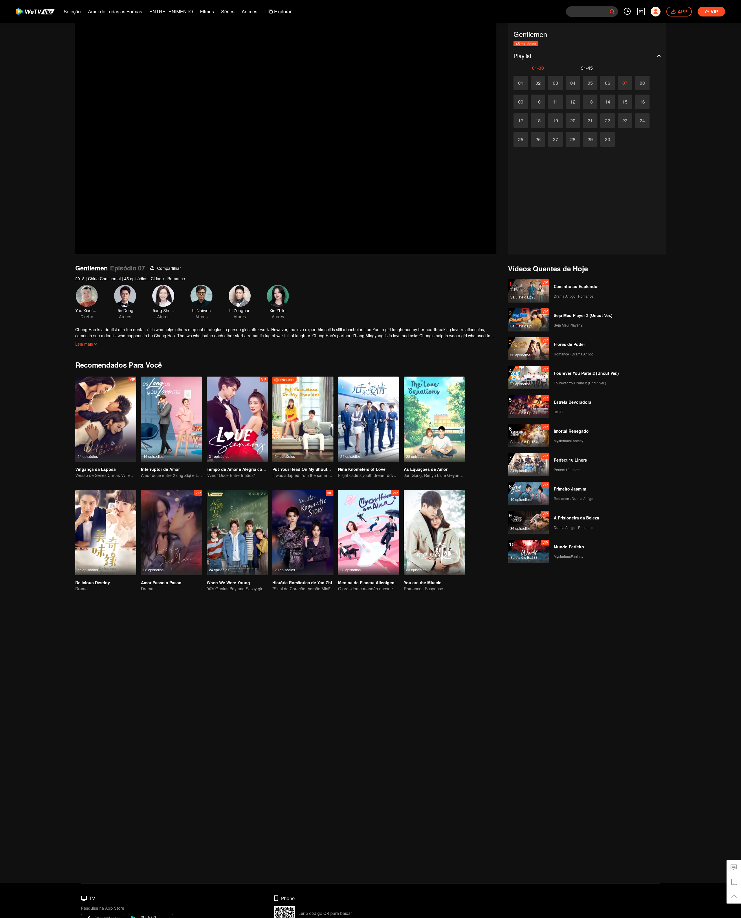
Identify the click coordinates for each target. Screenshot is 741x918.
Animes (249, 11)
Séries (227, 11)
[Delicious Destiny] (105, 532)
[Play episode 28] (573, 139)
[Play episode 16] (642, 102)
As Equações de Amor (425, 469)
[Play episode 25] (520, 139)
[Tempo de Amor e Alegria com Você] (237, 419)
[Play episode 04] (573, 83)
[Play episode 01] (520, 83)
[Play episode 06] (607, 83)
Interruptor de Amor (160, 469)
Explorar (282, 11)
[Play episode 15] (625, 102)
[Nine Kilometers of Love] (368, 419)
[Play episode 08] (642, 83)
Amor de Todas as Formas (115, 11)
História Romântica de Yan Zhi (302, 582)
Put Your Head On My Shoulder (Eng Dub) (313, 469)
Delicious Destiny (92, 582)
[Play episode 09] (520, 102)
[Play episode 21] (590, 120)
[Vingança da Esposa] (105, 419)
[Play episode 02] (538, 83)
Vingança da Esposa (95, 469)
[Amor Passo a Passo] (171, 532)
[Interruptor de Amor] (171, 419)
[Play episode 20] (573, 120)
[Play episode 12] (573, 102)
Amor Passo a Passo (161, 582)
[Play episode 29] (590, 139)
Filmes (207, 11)
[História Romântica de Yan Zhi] (302, 532)
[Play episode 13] (590, 102)
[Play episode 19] (555, 120)
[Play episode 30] (607, 139)
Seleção (72, 11)
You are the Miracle (422, 582)
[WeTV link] (35, 11)
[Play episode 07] (625, 83)
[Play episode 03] (555, 83)
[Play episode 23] (625, 120)
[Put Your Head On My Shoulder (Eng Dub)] (302, 419)
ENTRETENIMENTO (171, 11)
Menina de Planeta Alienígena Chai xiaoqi (379, 582)
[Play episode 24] (642, 120)
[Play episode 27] (555, 139)
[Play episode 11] (555, 102)
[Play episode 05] (590, 83)
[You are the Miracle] (434, 532)
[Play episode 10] (538, 102)
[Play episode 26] (538, 139)
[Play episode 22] (607, 120)
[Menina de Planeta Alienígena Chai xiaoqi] (368, 532)
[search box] (612, 11)
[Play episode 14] (607, 102)
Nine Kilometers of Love (362, 469)
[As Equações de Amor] (434, 419)
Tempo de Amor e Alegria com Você (241, 469)
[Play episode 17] (520, 120)
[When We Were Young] (237, 532)
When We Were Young (228, 582)
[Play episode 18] (538, 120)
